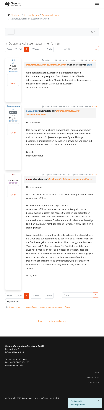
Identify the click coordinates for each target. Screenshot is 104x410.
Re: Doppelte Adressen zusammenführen (70, 179)
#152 (94, 174)
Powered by (44, 321)
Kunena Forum (58, 321)
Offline (13, 112)
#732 (94, 60)
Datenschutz (93, 377)
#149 (94, 106)
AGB (97, 372)
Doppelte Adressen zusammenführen (46, 64)
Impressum (93, 382)
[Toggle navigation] (11, 32)
